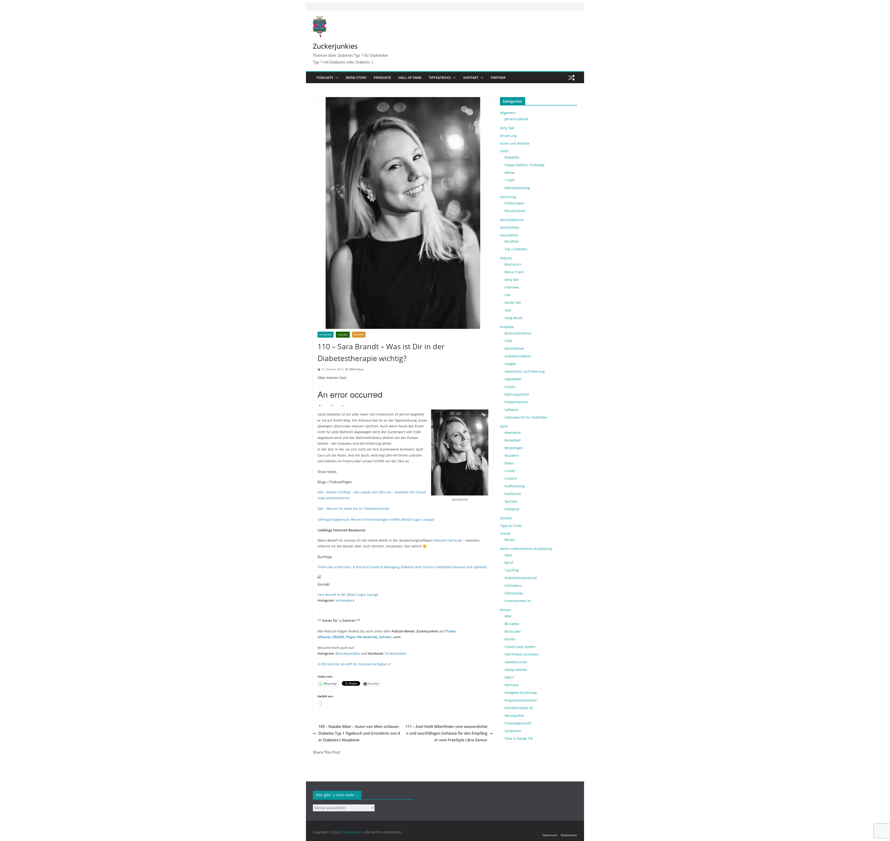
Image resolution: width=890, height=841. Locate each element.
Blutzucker (513, 631)
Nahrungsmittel (517, 394)
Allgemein (507, 113)
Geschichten (509, 227)
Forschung (508, 197)
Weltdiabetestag (517, 188)
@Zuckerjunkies (347, 653)
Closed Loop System (520, 646)
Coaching (512, 570)
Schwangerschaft (518, 723)
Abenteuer (513, 432)
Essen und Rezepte (515, 143)
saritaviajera (345, 600)
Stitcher (385, 637)
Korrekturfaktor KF (519, 708)
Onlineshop (514, 593)
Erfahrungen (514, 203)
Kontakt (470, 77)
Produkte (382, 77)
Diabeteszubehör (518, 356)
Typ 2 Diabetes (516, 249)
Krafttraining (514, 486)
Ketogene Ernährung (521, 692)
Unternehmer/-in (518, 601)
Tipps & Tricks (511, 526)
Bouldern (512, 455)
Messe (510, 172)
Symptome (513, 731)
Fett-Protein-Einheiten (522, 654)
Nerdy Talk (513, 302)
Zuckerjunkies (335, 46)
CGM (508, 341)
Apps (508, 555)
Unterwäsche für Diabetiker (526, 417)
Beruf (509, 562)
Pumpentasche (516, 402)
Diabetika (512, 157)
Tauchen (511, 501)
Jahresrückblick (516, 119)
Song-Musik (514, 318)
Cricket (510, 471)
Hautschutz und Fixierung (525, 371)
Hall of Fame (409, 77)
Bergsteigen (514, 448)
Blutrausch (513, 264)
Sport (504, 426)
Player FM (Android (361, 637)
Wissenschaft (515, 211)
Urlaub (505, 533)
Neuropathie (514, 715)
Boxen (509, 463)
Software (511, 409)
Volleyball (512, 509)
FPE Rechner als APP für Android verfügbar (354, 664)
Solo (508, 310)
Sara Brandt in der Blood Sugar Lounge (348, 594)
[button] (335, 77)
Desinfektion (514, 348)
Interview (325, 334)
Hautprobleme (516, 669)
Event (504, 151)
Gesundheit (509, 235)
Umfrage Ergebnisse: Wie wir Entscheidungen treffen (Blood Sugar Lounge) (376, 519)
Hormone (512, 685)
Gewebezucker (516, 662)
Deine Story (356, 77)
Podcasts (325, 77)
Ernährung (508, 135)
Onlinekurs (513, 585)
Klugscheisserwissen (521, 700)
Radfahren (513, 494)
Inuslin (510, 386)
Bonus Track (514, 272)
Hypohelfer (513, 379)
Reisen (510, 539)
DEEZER (338, 637)
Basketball (513, 440)
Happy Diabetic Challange (525, 165)
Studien (359, 334)
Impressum (550, 835)
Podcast (343, 334)
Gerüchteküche (512, 220)
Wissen (505, 610)
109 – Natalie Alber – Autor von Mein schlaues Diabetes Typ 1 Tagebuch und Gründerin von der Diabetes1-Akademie (359, 733)
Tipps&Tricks (440, 77)
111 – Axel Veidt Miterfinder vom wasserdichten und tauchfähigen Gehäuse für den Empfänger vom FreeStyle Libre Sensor (446, 733)
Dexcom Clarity (445, 540)
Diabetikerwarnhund (521, 578)
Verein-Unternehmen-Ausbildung (526, 548)
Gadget (510, 364)
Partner (498, 77)
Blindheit (512, 241)
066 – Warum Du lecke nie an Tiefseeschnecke (353, 508)
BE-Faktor (512, 624)
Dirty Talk (507, 128)
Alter (508, 616)
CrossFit (511, 478)
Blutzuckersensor (518, 333)
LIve (508, 295)
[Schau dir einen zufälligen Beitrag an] (571, 77)
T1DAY (509, 180)
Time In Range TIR (519, 738)
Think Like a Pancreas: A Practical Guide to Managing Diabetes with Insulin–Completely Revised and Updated (402, 567)
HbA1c (510, 677)
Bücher (510, 639)
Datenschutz (569, 835)
